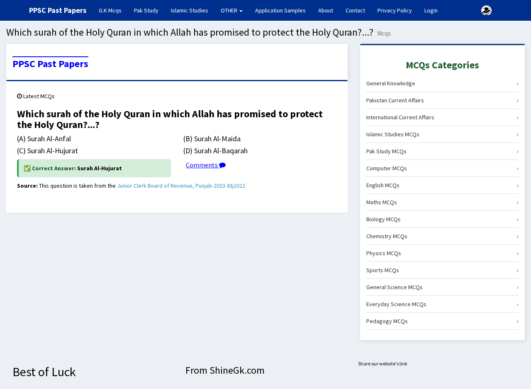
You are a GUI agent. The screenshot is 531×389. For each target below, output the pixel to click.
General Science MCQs (442, 287)
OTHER (230, 10)
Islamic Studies (189, 10)
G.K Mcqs (113, 10)
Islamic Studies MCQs (442, 134)
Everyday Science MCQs (442, 304)
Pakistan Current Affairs (442, 100)
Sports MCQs (442, 270)
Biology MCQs (442, 219)
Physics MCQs (442, 253)
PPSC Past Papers (50, 63)
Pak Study (146, 10)
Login (431, 10)
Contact (355, 10)
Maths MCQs (442, 202)
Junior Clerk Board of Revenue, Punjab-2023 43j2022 (181, 185)
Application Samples (280, 10)
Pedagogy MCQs (442, 321)
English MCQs (442, 185)
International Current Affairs (442, 117)
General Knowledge (442, 83)
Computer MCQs (442, 168)
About (325, 10)
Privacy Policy (395, 10)
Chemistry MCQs (442, 236)
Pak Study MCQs (442, 151)
